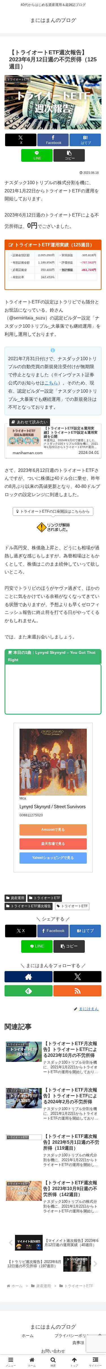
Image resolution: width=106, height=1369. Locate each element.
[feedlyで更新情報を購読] (29, 990)
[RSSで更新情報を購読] (77, 990)
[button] (69, 155)
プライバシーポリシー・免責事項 (78, 1339)
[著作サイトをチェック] (29, 976)
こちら (51, 382)
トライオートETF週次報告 (31, 906)
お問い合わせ (53, 1351)
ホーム (28, 1335)
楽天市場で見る (53, 844)
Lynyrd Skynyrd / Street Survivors (53, 806)
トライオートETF (47, 898)
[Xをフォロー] (77, 976)
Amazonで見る (53, 830)
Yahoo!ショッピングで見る (53, 858)
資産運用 (17, 898)
